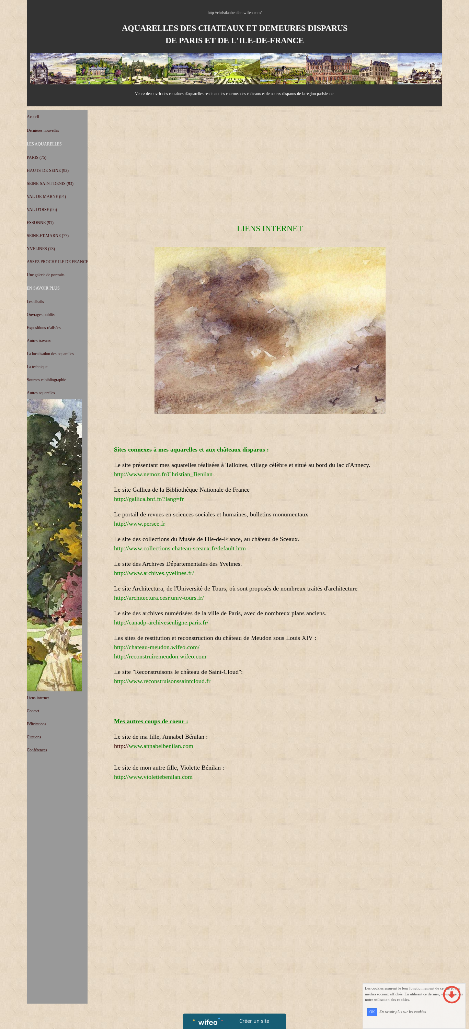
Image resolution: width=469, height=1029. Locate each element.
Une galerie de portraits (46, 274)
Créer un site (254, 1020)
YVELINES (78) (41, 248)
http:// (121, 745)
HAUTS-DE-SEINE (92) (48, 170)
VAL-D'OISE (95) (42, 209)
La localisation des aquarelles (50, 353)
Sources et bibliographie (46, 379)
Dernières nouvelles (43, 130)
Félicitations (36, 724)
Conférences (37, 750)
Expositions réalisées (44, 327)
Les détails (35, 301)
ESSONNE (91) (40, 222)
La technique (37, 366)
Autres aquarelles (41, 392)
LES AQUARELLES (44, 144)
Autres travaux (39, 340)
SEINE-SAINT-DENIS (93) (50, 183)
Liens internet (38, 697)
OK (372, 1012)
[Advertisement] (57, 897)
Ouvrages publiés (41, 314)
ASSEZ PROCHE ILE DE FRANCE (57, 261)
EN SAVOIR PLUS (43, 288)
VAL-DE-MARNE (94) (46, 196)
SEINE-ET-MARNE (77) (48, 235)
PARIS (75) (36, 157)
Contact (33, 711)
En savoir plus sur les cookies (402, 1012)
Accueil (33, 116)
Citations (34, 737)
